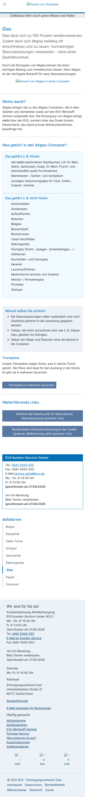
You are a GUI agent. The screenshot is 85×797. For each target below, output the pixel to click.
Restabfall (12, 534)
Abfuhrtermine (16, 720)
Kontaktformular (17, 701)
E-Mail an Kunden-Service (24, 638)
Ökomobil (12, 584)
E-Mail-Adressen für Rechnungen (29, 708)
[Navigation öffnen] (4, 5)
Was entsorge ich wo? (21, 738)
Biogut (10, 526)
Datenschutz (33, 785)
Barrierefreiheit (55, 785)
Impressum (14, 785)
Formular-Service (18, 733)
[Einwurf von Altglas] (43, 81)
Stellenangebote (18, 746)
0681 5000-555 (23, 465)
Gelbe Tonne (14, 541)
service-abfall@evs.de (29, 473)
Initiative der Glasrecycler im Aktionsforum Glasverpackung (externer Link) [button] (44, 416)
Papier (10, 577)
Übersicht (35, 790)
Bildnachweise (16, 790)
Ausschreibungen (18, 742)
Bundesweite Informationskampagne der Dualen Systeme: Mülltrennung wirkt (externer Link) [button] (44, 431)
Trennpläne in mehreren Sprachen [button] (31, 385)
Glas (10, 570)
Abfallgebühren (17, 725)
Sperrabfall (13, 555)
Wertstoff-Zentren (22, 729)
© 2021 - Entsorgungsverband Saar (34, 780)
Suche (49, 790)
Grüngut (11, 548)
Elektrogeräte (15, 562)
